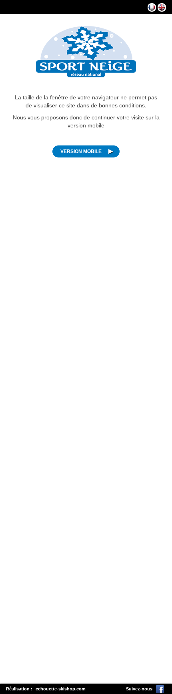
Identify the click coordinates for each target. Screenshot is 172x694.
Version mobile (81, 151)
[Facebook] (160, 688)
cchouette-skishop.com (61, 688)
